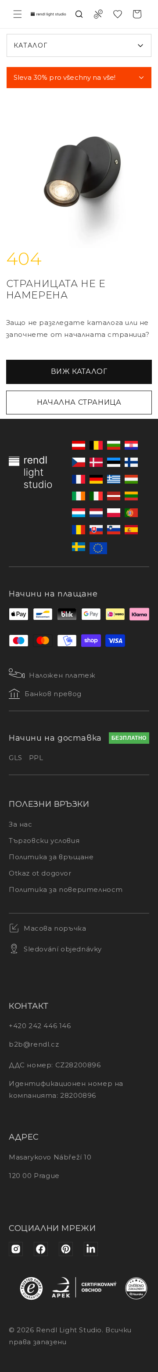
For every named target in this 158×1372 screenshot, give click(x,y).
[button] (17, 14)
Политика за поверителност (66, 889)
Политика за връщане (51, 857)
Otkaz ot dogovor (40, 873)
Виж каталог (79, 371)
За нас (20, 824)
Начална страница (79, 402)
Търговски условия (44, 840)
